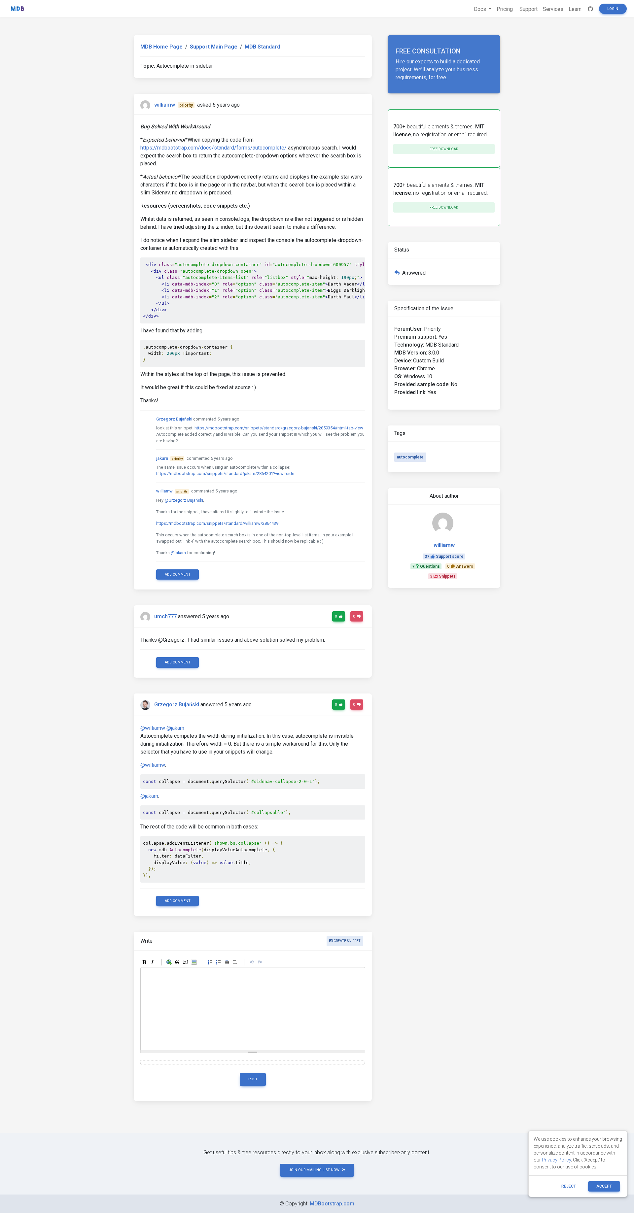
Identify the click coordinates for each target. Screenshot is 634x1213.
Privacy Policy (556, 1159)
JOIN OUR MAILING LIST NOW (314, 1170)
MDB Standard (262, 47)
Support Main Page (213, 47)
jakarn (162, 458)
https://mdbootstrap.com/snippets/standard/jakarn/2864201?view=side (225, 473)
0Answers (460, 566)
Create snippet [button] (347, 941)
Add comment (178, 574)
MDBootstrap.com (332, 1203)
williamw (164, 105)
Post (253, 1079)
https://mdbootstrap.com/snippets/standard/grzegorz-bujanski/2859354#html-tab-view (278, 427)
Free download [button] (444, 149)
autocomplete (410, 457)
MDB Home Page (161, 47)
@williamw (152, 728)
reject (568, 1186)
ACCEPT (604, 1186)
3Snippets (443, 576)
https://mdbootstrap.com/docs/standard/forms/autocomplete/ (213, 148)
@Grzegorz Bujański (183, 500)
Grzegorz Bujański (174, 419)
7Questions (426, 566)
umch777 (165, 616)
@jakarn (178, 552)
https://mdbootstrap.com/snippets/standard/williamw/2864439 (217, 523)
